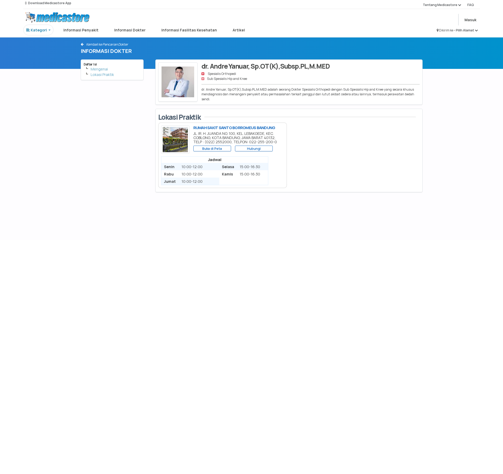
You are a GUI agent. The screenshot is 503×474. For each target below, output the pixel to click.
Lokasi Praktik (102, 74)
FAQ (470, 5)
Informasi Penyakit (81, 29)
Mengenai (99, 69)
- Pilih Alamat (464, 30)
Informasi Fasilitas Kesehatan (189, 29)
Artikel (239, 29)
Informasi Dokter (130, 29)
